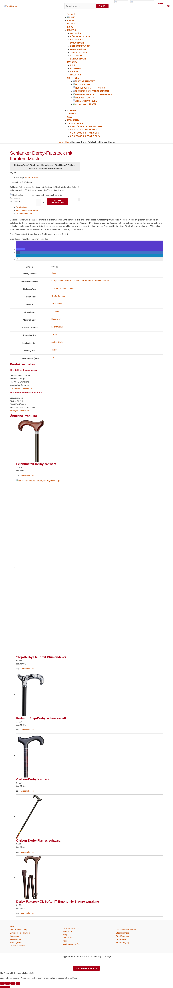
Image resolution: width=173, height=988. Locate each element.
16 (52, 357)
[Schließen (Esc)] (18, 983)
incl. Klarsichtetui (66, 288)
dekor (53, 273)
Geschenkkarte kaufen (126, 930)
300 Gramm (56, 304)
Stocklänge (121, 939)
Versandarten (16, 939)
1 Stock (54, 288)
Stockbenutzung (123, 933)
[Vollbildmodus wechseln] (7, 983)
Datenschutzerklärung (20, 933)
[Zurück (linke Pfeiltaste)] (2, 987)
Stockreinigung (122, 942)
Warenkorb (67, 937)
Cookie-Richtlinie (17, 945)
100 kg (54, 334)
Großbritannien (58, 296)
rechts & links (57, 342)
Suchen (102, 6)
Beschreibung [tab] (22, 207)
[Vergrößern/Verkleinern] (2, 983)
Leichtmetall (57, 327)
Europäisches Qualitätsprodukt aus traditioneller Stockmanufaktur (81, 280)
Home (60, 142)
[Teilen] (12, 983)
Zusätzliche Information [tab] (27, 210)
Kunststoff (56, 319)
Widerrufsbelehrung (19, 930)
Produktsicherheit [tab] (24, 213)
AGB (12, 926)
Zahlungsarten (16, 942)
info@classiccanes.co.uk (21, 388)
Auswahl (71, 14)
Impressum (15, 936)
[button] (20, 249)
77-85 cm (55, 311)
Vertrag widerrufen (71, 944)
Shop (67, 142)
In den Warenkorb (57, 201)
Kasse (65, 941)
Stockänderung (122, 936)
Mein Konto (68, 931)
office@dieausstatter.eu (21, 411)
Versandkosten (31, 177)
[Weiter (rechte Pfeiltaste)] (7, 987)
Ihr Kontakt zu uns (71, 928)
